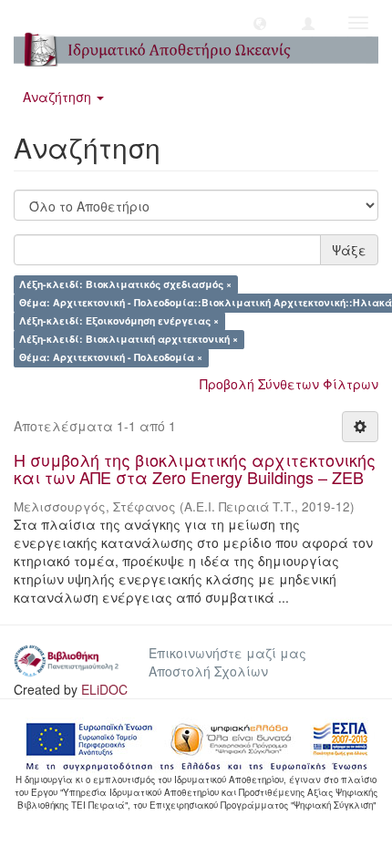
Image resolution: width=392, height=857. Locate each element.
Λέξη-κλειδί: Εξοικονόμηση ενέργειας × (119, 321)
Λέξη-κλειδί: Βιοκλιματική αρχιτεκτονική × (128, 339)
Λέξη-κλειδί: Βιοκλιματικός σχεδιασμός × (125, 285)
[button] (259, 22)
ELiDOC (104, 689)
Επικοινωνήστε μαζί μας (227, 653)
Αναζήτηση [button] (59, 97)
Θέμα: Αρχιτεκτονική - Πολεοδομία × (110, 358)
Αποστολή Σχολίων (208, 671)
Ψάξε (349, 250)
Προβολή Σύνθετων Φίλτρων (289, 384)
